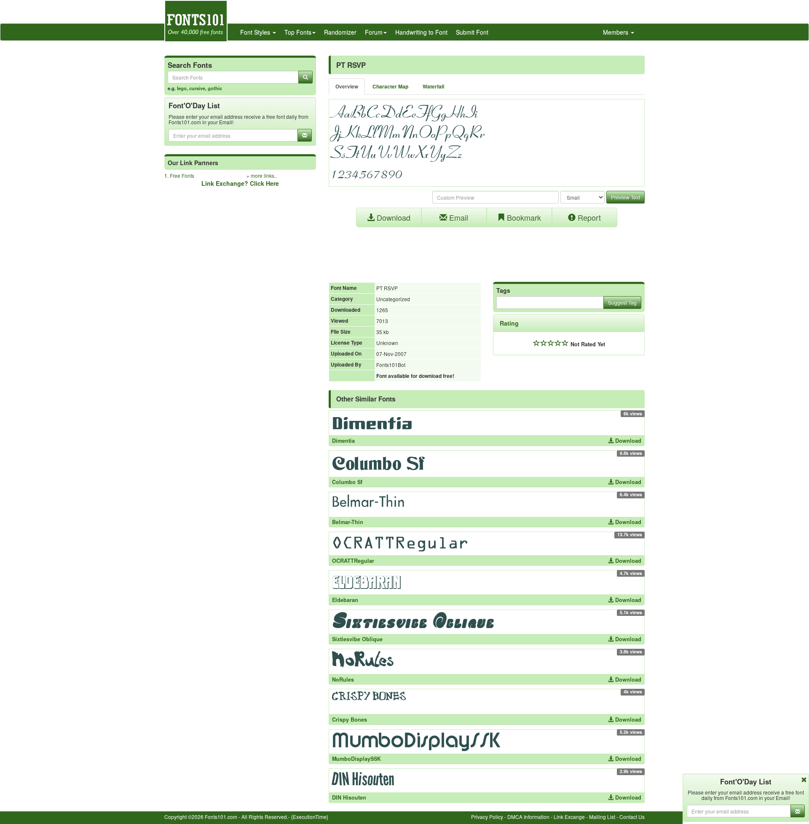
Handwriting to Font (421, 32)
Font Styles (256, 32)
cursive (197, 88)
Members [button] (616, 32)
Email (457, 217)
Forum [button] (374, 32)
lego (182, 88)
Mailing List (602, 816)
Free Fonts (182, 175)
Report (588, 217)
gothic (215, 88)
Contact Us (632, 816)
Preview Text (625, 197)
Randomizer (340, 32)
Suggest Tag (622, 302)
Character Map (390, 86)
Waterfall (433, 86)
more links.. (264, 175)
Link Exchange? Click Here (240, 183)
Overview (346, 86)
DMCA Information (528, 816)
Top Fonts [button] (297, 32)
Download (392, 217)
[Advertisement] (486, 250)
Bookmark (523, 217)
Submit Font (472, 32)
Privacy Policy (487, 816)
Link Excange (569, 816)
